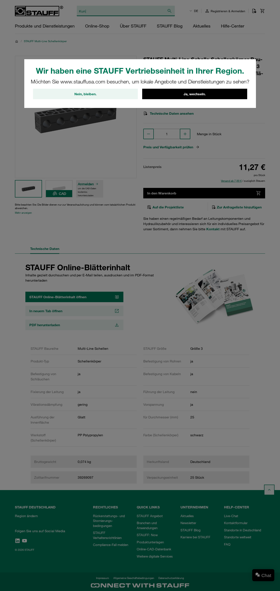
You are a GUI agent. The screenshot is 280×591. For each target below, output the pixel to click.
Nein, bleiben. (85, 94)
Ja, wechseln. (195, 94)
